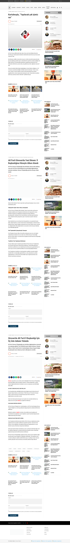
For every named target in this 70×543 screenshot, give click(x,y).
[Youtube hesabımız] (59, 1)
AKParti (10, 448)
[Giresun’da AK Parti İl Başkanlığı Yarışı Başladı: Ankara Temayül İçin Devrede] (25, 104)
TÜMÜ (59, 12)
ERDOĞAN (19, 448)
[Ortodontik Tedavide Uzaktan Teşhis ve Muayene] (47, 279)
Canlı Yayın (28, 532)
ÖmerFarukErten (17, 451)
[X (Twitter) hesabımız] (56, 1)
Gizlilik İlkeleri (46, 529)
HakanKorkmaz (30, 448)
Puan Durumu (29, 534)
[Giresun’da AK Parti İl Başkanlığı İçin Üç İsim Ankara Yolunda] (37, 90)
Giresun (9, 380)
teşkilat (18, 412)
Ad (9, 133)
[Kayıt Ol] (57, 7)
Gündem (13, 7)
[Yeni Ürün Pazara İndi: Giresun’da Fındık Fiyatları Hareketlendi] (47, 106)
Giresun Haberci (18, 541)
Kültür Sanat (47, 7)
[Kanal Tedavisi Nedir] (47, 138)
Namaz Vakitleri (29, 530)
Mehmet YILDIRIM (14, 21)
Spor (31, 7)
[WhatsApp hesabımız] (61, 1)
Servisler (53, 7)
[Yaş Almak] (47, 150)
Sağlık (43, 7)
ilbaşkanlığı (11, 451)
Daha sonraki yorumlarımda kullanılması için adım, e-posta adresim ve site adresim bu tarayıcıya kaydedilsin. (25, 139)
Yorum (9, 125)
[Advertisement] (66, 26)
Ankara (19, 400)
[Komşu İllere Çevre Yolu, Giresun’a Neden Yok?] (13, 90)
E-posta (27, 133)
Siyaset (23, 7)
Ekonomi (19, 7)
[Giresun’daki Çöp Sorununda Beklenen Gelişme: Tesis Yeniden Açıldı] (47, 257)
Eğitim (39, 7)
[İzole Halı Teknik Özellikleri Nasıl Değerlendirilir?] (47, 268)
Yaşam (35, 7)
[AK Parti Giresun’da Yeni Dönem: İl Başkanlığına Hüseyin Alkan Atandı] (25, 90)
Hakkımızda (46, 527)
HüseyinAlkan (37, 448)
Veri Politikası (46, 530)
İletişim (45, 534)
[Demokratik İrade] (47, 146)
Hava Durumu (29, 529)
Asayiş (27, 7)
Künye (45, 532)
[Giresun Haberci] (11, 5)
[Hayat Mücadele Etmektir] (47, 142)
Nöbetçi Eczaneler (29, 527)
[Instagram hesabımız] (58, 1)
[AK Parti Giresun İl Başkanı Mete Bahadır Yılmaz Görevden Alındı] (37, 286)
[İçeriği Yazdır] (20, 49)
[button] (9, 7)
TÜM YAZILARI (39, 21)
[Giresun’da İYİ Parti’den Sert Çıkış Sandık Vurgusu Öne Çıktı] (37, 104)
